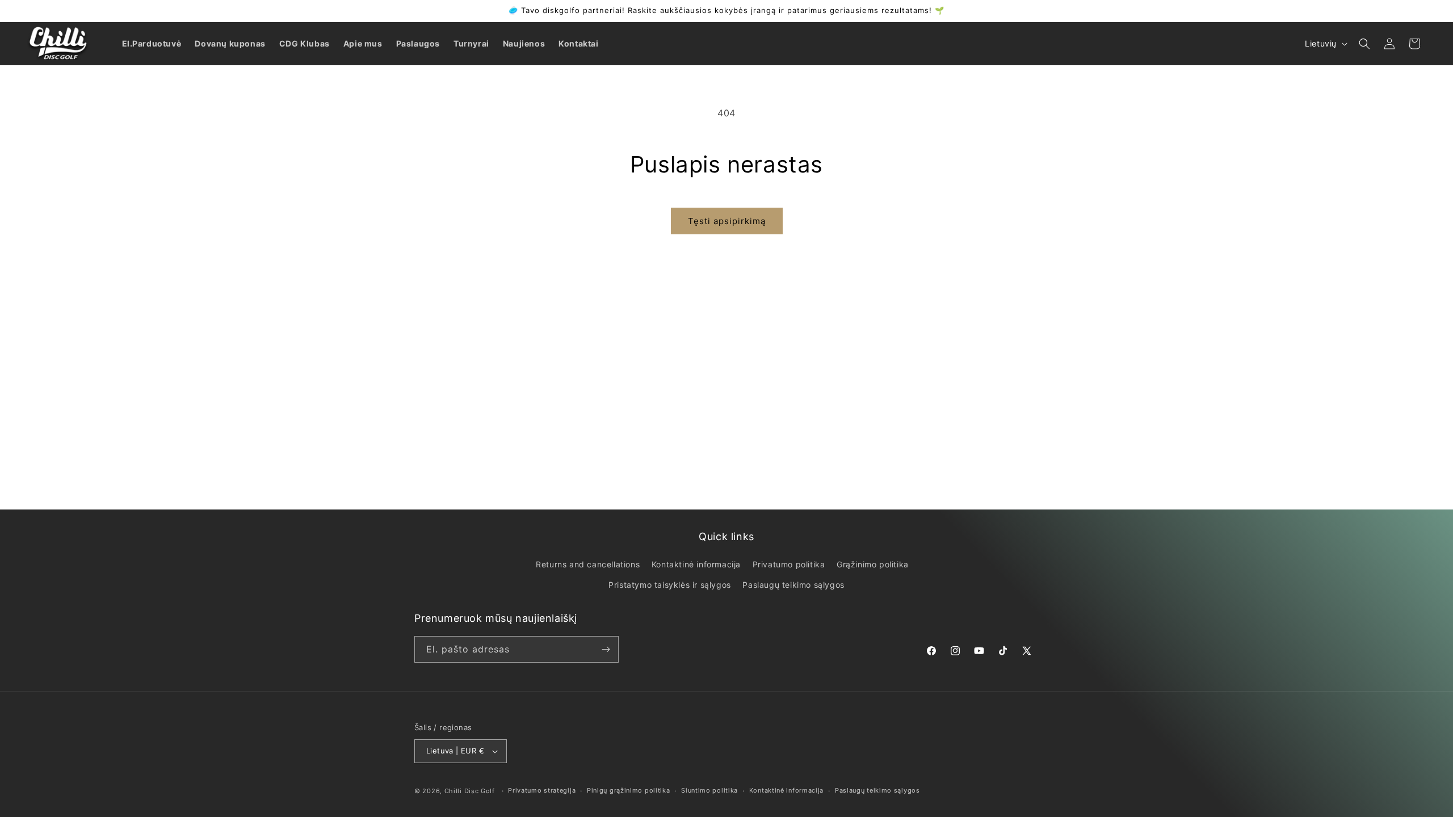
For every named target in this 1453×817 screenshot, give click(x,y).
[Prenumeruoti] (605, 649)
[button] (1364, 43)
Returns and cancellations (588, 564)
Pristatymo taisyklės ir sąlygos (669, 584)
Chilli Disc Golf (469, 791)
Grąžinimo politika (873, 564)
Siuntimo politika (709, 790)
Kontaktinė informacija (696, 564)
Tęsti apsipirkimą (727, 221)
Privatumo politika (789, 564)
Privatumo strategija (542, 790)
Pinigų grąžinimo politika (628, 790)
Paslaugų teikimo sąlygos (793, 584)
